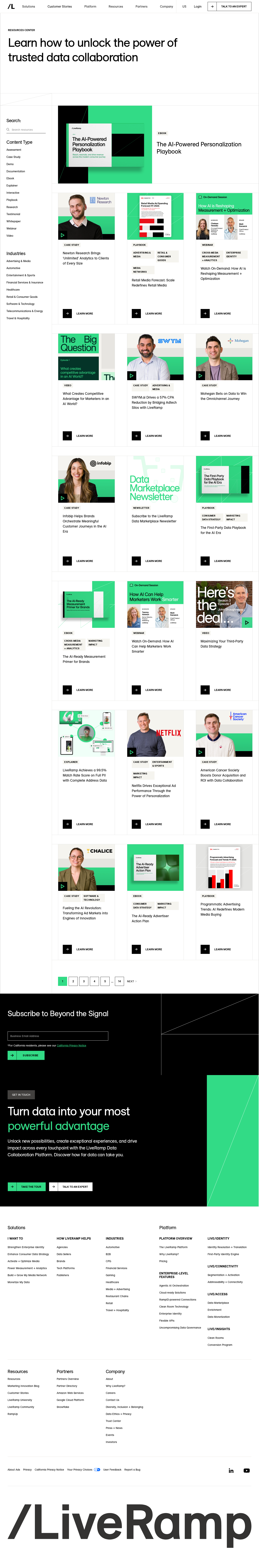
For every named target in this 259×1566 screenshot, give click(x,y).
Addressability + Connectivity (225, 1282)
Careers (110, 1393)
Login (198, 6)
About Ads (14, 1469)
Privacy (27, 1469)
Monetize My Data (19, 1282)
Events (110, 1435)
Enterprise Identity (170, 1313)
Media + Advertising (118, 1289)
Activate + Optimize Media (23, 1261)
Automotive (113, 1247)
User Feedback (112, 1469)
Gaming (110, 1275)
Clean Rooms (216, 1338)
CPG (108, 1261)
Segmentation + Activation (224, 1275)
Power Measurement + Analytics (27, 1268)
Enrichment (214, 1310)
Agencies (62, 1247)
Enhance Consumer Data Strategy (28, 1254)
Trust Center (113, 1421)
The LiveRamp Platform (173, 1247)
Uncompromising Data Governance (180, 1327)
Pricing (163, 1261)
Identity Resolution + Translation (227, 1247)
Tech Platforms (66, 1268)
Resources (14, 1379)
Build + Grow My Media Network (27, 1275)
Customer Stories (60, 6)
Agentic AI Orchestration (174, 1285)
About (109, 1379)
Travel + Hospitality (117, 1310)
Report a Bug (132, 1469)
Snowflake (63, 1407)
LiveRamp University (20, 1400)
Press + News (114, 1428)
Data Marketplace (218, 1303)
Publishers (63, 1275)
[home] (11, 6)
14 (119, 981)
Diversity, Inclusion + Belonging (124, 1407)
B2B (108, 1254)
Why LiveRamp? (169, 1254)
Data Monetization (219, 1317)
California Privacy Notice (71, 1045)
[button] (28, 6)
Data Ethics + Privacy (118, 1414)
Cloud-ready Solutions (172, 1292)
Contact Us (112, 1400)
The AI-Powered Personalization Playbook (199, 147)
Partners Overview (68, 1379)
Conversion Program (220, 1345)
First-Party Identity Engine (223, 1254)
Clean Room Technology (173, 1306)
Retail (109, 1303)
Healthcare (112, 1282)
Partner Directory (67, 1386)
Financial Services (116, 1268)
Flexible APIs (166, 1320)
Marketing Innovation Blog (23, 1386)
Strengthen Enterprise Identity (26, 1247)
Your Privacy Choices (79, 1469)
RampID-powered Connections (177, 1299)
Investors (111, 1442)
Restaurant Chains (117, 1296)
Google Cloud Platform (70, 1400)
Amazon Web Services (70, 1393)
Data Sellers (64, 1254)
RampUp (13, 1414)
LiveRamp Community (21, 1407)
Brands (61, 1261)
